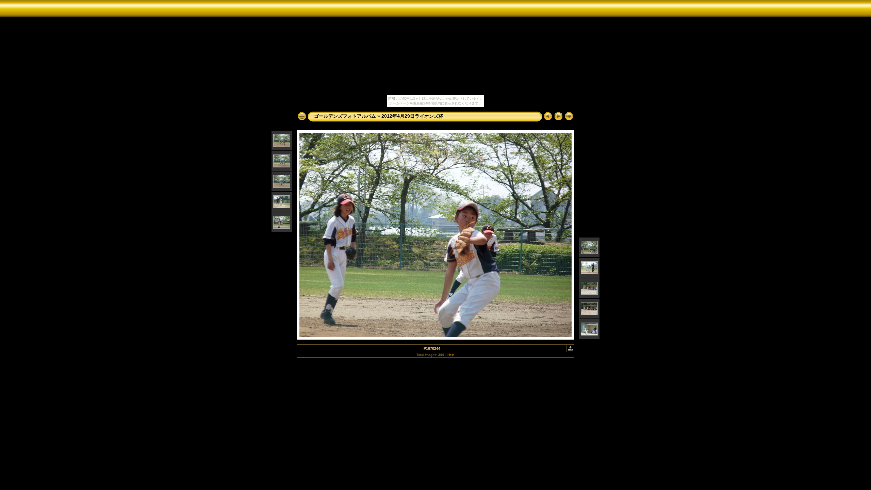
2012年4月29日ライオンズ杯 (412, 116)
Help (451, 355)
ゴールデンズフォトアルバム (345, 116)
